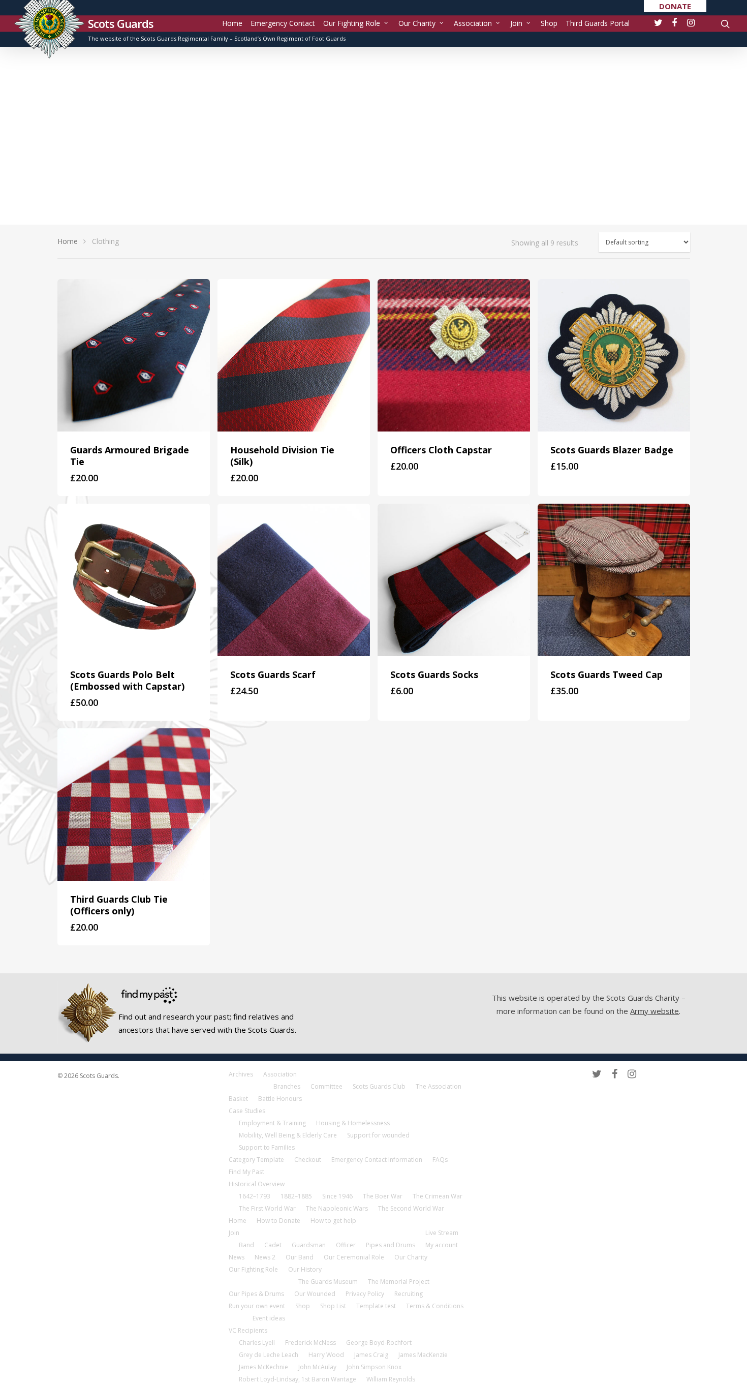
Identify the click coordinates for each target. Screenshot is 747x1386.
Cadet (273, 1245)
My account (441, 1245)
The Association (438, 1086)
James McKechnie (263, 1367)
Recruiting (408, 1293)
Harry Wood (326, 1354)
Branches (286, 1086)
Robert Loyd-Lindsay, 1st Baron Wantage (297, 1379)
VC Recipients (248, 1330)
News (236, 1257)
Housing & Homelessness (353, 1123)
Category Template (256, 1159)
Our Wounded (314, 1293)
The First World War (267, 1208)
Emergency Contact (283, 23)
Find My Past (246, 1171)
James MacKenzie (423, 1354)
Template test (376, 1306)
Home (232, 23)
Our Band (300, 1257)
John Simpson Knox (374, 1367)
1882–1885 (296, 1196)
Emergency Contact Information (376, 1159)
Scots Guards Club (379, 1086)
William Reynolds (390, 1379)
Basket (238, 1098)
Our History (305, 1269)
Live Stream (441, 1232)
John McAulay (317, 1367)
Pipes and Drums (390, 1245)
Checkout (307, 1159)
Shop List (333, 1306)
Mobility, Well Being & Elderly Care (288, 1135)
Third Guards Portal (598, 23)
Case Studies (247, 1110)
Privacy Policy (365, 1293)
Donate (675, 6)
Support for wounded (378, 1135)
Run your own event (257, 1306)
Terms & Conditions (434, 1306)
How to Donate (278, 1220)
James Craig (371, 1354)
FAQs (440, 1159)
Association (473, 23)
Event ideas (269, 1318)
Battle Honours (280, 1098)
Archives (241, 1074)
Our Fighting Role (351, 23)
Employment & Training (272, 1123)
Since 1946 (337, 1196)
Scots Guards (120, 23)
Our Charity (416, 23)
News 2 (265, 1257)
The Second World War (411, 1208)
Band (246, 1245)
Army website (654, 1011)
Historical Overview (257, 1184)
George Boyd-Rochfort (379, 1342)
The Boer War (382, 1196)
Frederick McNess (310, 1342)
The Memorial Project (398, 1281)
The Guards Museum (328, 1281)
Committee (326, 1086)
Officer (346, 1245)
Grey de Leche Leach (268, 1354)
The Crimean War (437, 1196)
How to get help (333, 1220)
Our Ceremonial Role (354, 1257)
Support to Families (267, 1147)
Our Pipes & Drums (256, 1293)
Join (516, 23)
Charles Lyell (257, 1342)
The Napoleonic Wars (337, 1208)
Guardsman (309, 1245)
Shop (549, 23)
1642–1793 (254, 1196)
